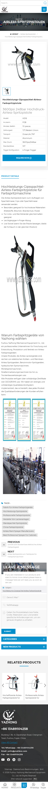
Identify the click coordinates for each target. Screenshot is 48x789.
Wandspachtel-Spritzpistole (15, 523)
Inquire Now (22, 158)
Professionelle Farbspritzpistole (16, 515)
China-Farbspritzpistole (13, 527)
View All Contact (9, 742)
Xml (41, 769)
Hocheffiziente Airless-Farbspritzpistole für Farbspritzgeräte (12, 696)
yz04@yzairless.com (17, 751)
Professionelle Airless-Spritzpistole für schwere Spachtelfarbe (35, 696)
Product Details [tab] (10, 176)
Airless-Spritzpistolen (28, 34)
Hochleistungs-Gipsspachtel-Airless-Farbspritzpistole (22, 591)
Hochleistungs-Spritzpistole (15, 511)
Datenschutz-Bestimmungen (26, 769)
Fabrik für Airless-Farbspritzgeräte (18, 507)
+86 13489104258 (14, 729)
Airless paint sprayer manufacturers (18, 531)
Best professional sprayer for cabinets (19, 535)
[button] (45, 685)
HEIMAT (15, 34)
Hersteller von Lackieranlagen (16, 519)
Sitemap (8, 769)
